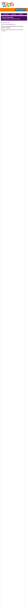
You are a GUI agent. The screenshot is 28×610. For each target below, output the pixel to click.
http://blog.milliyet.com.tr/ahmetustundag (11, 18)
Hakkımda (14, 14)
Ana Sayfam (6, 14)
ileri (25, 22)
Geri (23, 22)
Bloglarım (21, 14)
